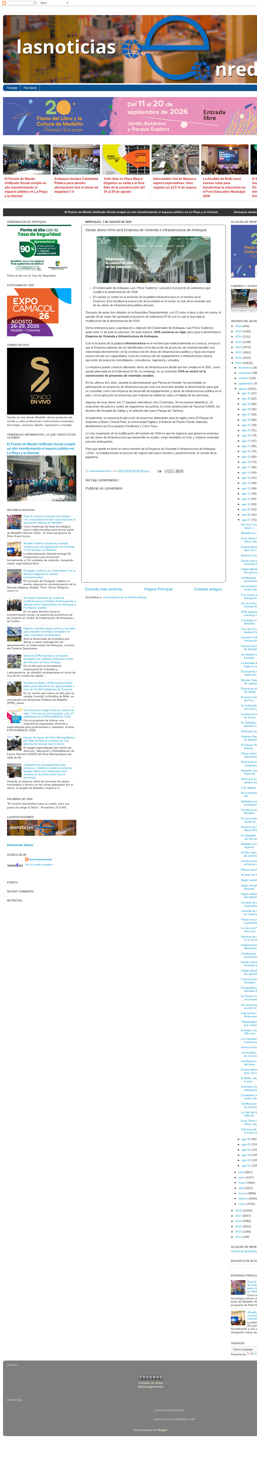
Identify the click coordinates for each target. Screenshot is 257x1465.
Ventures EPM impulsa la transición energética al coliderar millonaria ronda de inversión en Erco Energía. (48, 659)
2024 (239, 336)
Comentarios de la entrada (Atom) (125, 597)
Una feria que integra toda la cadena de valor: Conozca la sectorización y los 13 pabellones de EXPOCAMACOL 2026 (48, 713)
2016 (239, 1221)
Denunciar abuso (20, 845)
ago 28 (246, 409)
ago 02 (246, 1160)
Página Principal (158, 589)
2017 (239, 1215)
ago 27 (246, 414)
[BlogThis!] (170, 471)
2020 (239, 357)
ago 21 (246, 446)
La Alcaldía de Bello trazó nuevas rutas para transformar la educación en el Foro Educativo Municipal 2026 (224, 187)
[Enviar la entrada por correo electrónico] (159, 470)
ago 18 (246, 461)
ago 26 (246, 419)
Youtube (12, 87)
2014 (239, 1231)
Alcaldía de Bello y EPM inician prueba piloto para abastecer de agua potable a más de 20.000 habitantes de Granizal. (48, 686)
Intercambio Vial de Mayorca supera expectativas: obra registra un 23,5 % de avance (175, 183)
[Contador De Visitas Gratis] (151, 1379)
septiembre (246, 383)
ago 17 (246, 467)
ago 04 (246, 1149)
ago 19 (246, 456)
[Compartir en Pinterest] (182, 471)
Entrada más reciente (103, 589)
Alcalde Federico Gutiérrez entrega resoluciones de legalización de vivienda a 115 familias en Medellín (48, 546)
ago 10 (246, 504)
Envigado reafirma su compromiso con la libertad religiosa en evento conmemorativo (49, 574)
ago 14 (246, 483)
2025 (239, 331)
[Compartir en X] (174, 471)
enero (243, 1203)
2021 (239, 352)
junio (242, 1177)
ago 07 (246, 519)
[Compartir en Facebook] (178, 471)
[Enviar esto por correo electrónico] (166, 471)
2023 (239, 342)
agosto (243, 388)
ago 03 (246, 1155)
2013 (239, 1236)
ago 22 (246, 440)
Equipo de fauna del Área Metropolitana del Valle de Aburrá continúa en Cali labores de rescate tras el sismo (48, 740)
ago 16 (246, 472)
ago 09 (246, 509)
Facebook (30, 87)
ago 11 (246, 498)
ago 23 (246, 435)
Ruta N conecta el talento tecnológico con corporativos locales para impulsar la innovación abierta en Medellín (49, 519)
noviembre (246, 372)
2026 (239, 326)
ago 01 (246, 1165)
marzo (243, 1193)
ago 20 (246, 451)
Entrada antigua (208, 589)
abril (242, 1188)
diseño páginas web (150, 1386)
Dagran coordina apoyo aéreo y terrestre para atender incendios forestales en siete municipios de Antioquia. (49, 631)
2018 (239, 1210)
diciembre (245, 367)
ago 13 (246, 488)
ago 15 (246, 477)
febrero (244, 1198)
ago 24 (246, 430)
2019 (239, 363)
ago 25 (246, 425)
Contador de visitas (150, 1382)
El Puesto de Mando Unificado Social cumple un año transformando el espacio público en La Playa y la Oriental (26, 187)
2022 (239, 347)
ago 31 (246, 393)
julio (241, 1172)
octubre (244, 378)
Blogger (162, 1430)
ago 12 (246, 493)
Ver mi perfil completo (39, 864)
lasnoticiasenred (40, 859)
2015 (239, 1226)
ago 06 (246, 1139)
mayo (242, 1182)
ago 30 (246, 398)
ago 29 (246, 404)
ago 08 (246, 514)
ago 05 (246, 1144)
